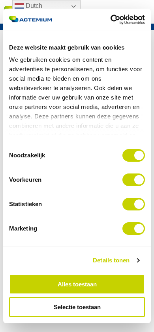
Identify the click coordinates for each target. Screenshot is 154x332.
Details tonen (111, 260)
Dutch (33, 5)
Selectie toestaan (77, 307)
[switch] (133, 179)
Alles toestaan (77, 284)
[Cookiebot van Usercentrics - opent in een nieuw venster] (111, 20)
